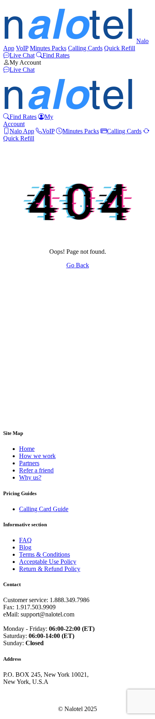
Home (27, 448)
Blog (25, 547)
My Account (25, 62)
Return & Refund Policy (49, 568)
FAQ (25, 540)
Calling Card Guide (43, 509)
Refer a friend (36, 470)
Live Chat (22, 55)
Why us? (30, 477)
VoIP (22, 48)
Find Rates (56, 55)
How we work (37, 455)
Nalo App (22, 131)
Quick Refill (119, 48)
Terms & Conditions (44, 554)
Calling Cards (85, 48)
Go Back (77, 265)
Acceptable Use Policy (47, 561)
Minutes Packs (48, 48)
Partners (29, 463)
